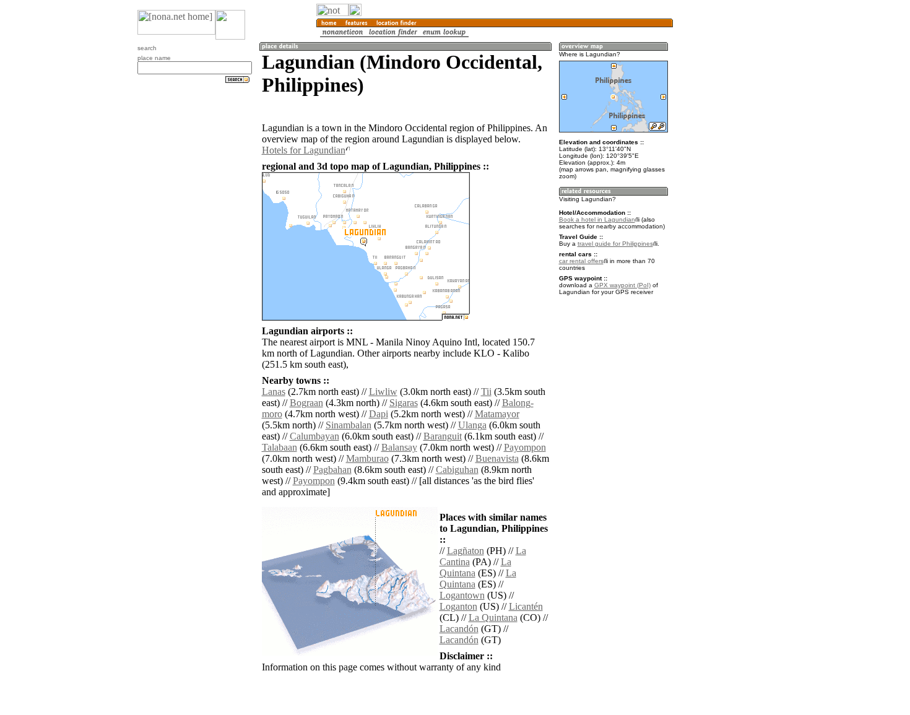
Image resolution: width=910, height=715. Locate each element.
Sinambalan (348, 425)
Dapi (378, 414)
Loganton (458, 606)
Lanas (273, 391)
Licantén (526, 606)
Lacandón (459, 628)
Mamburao (367, 458)
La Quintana (493, 617)
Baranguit (442, 436)
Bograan (306, 402)
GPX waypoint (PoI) (622, 285)
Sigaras (403, 402)
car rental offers (581, 261)
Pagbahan (332, 469)
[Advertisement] (732, 204)
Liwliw (383, 391)
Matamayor (497, 414)
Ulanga (472, 425)
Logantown (462, 595)
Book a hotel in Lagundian (597, 219)
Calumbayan (314, 436)
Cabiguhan (457, 469)
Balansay (399, 447)
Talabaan (279, 447)
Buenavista (497, 458)
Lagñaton (465, 550)
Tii (486, 391)
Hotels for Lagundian (303, 150)
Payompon (525, 447)
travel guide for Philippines (615, 243)
